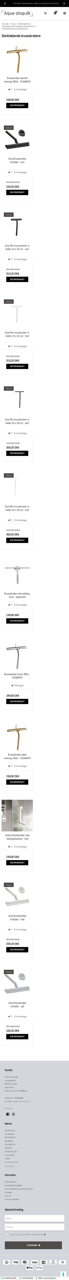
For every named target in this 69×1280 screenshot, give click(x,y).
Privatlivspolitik (9, 1278)
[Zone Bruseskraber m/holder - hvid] (17, 896)
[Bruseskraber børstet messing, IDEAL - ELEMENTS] (17, 58)
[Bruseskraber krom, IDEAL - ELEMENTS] (17, 654)
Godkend (32, 1245)
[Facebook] (8, 1114)
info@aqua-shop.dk (21, 1101)
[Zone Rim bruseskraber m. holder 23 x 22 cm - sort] (17, 226)
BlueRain (9, 1141)
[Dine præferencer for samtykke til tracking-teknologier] (63, 1274)
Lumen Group (11, 1162)
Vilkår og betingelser (47, 1278)
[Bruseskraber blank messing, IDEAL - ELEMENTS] (17, 735)
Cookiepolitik (27, 1278)
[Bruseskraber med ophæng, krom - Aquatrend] (17, 574)
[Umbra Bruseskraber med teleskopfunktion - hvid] (17, 815)
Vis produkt (17, 105)
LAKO (7, 1158)
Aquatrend (10, 1130)
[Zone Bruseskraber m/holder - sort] (17, 139)
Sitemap (9, 1108)
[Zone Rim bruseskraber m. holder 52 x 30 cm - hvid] (17, 487)
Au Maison (9, 1134)
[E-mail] (34, 1227)
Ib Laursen (9, 1155)
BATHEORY (10, 1137)
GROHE (8, 1148)
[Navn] (34, 1218)
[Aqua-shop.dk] (17, 13)
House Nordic (11, 1151)
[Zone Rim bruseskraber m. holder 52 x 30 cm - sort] (17, 400)
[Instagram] (14, 1114)
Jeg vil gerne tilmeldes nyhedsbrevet (32, 1234)
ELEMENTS (10, 1144)
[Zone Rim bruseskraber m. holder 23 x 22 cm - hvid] (17, 313)
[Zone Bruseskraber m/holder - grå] (17, 983)
